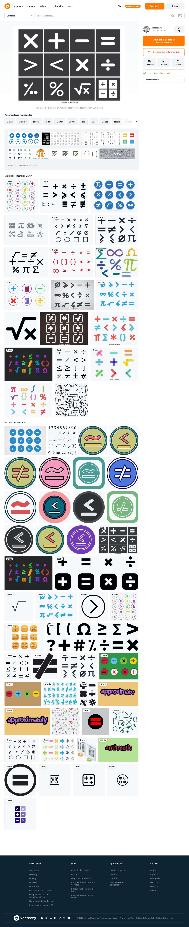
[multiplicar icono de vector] (92, 440)
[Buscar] (172, 15)
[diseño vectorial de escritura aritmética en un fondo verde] (118, 750)
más (93, 121)
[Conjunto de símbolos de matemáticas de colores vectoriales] (114, 364)
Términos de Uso (127, 918)
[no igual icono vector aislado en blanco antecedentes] (45, 666)
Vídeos (43, 6)
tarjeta (36, 121)
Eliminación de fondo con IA (42, 901)
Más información (152, 80)
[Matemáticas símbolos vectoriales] (64, 196)
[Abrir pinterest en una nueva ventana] (55, 918)
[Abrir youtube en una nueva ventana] (69, 918)
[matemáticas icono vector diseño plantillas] (55, 780)
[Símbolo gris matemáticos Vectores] (26, 230)
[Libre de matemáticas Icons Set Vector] (117, 295)
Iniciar (175, 6)
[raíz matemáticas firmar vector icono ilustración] (18, 606)
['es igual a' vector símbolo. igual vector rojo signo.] (95, 721)
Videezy (32, 878)
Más (69, 6)
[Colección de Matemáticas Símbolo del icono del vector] (114, 196)
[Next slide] (134, 121)
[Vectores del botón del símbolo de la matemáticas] (24, 637)
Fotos (30, 6)
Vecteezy (33, 874)
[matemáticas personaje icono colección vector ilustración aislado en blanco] (58, 750)
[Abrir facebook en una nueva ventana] (42, 918)
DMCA (74, 874)
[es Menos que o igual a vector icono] (124, 440)
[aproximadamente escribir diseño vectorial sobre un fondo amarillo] (27, 721)
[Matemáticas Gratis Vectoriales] (71, 230)
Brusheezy (34, 870)
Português (155, 878)
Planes (121, 6)
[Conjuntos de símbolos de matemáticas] (72, 295)
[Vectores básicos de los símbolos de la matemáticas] (116, 230)
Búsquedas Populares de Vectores (83, 883)
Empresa (33, 882)
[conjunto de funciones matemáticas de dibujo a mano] (124, 721)
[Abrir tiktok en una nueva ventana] (60, 918)
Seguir (179, 30)
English (153, 870)
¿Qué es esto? (164, 73)
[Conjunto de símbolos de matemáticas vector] (118, 539)
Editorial (57, 6)
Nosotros (114, 878)
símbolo (23, 121)
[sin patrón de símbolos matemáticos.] (65, 721)
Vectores (16, 6)
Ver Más (117, 154)
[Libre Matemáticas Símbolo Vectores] (26, 262)
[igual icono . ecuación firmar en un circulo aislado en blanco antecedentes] (20, 780)
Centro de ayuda (117, 870)
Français (154, 886)
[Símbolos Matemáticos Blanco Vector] (64, 328)
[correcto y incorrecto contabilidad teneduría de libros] (86, 750)
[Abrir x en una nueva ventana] (64, 918)
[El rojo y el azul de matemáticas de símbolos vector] (114, 328)
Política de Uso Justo (164, 918)
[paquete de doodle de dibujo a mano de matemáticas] (71, 400)
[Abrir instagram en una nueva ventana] (46, 918)
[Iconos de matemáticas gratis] (71, 262)
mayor (60, 121)
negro (117, 121)
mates (10, 121)
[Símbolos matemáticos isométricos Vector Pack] (60, 694)
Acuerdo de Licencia (80, 870)
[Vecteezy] (7, 6)
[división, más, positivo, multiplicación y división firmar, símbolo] (96, 573)
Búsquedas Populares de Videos (83, 896)
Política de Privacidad (145, 918)
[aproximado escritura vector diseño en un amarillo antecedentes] (118, 694)
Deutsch (154, 882)
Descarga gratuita (163, 41)
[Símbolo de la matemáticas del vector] (28, 364)
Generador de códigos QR (41, 905)
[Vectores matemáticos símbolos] (25, 440)
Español (154, 874)
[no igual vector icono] (20, 473)
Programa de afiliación (81, 878)
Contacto (114, 874)
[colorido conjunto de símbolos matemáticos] (21, 196)
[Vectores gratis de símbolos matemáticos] (116, 262)
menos (105, 121)
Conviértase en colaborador (117, 883)
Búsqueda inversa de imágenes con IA (39, 895)
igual (48, 121)
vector (72, 121)
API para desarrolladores (40, 890)
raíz (83, 121)
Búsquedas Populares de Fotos (83, 889)
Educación (34, 886)
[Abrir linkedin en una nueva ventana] (51, 918)
